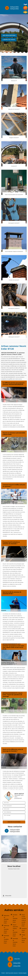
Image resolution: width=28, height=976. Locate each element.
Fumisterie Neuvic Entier (24, 930)
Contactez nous (9, 39)
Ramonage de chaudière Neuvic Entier (6, 939)
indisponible (14, 7)
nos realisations (9, 35)
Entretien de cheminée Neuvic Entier (15, 918)
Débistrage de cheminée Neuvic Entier (6, 929)
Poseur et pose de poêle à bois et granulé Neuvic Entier (24, 920)
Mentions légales (23, 973)
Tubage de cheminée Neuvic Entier (24, 938)
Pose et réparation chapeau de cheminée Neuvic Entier (15, 930)
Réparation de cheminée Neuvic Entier (6, 919)
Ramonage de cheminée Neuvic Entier (15, 942)
